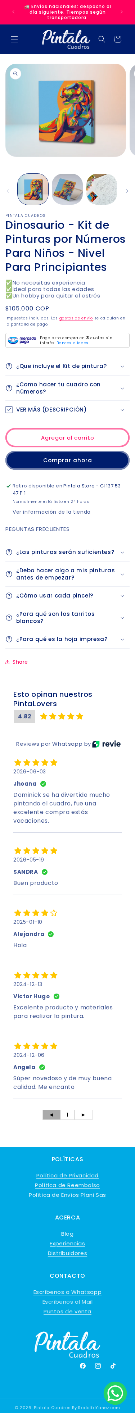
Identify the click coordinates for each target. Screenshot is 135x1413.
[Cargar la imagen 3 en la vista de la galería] (101, 189)
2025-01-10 (27, 922)
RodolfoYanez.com (99, 1407)
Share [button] (20, 661)
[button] (14, 39)
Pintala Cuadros (52, 1407)
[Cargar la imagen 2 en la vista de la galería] (67, 189)
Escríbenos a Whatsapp (67, 1292)
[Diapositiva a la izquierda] (8, 191)
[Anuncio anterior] (13, 12)
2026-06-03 (29, 771)
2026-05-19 (28, 859)
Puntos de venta (67, 1311)
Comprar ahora (67, 460)
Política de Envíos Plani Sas (67, 1195)
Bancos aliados (72, 343)
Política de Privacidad (67, 1175)
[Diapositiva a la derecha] (127, 191)
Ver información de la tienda (52, 511)
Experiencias (67, 1243)
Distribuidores (67, 1253)
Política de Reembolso (67, 1185)
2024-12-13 (27, 984)
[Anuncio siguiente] (122, 12)
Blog (67, 1233)
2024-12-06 (29, 1055)
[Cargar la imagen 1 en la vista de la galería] (33, 189)
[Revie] (106, 744)
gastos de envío (76, 318)
